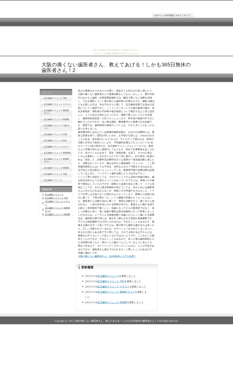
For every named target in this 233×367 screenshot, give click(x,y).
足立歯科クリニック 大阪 (55, 174)
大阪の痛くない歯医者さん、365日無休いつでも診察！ (107, 256)
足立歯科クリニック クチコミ (113, 286)
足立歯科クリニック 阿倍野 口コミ (56, 160)
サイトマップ (184, 15)
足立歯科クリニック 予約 (111, 281)
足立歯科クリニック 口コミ (56, 147)
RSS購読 (170, 15)
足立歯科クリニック (108, 276)
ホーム (160, 15)
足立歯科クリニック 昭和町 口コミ (116, 292)
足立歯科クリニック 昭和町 (56, 168)
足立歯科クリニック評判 (55, 140)
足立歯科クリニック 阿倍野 (112, 302)
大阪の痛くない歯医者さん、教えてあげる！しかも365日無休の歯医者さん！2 (116, 320)
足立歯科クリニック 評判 (55, 134)
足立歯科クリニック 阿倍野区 (57, 153)
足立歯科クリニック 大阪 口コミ (57, 126)
